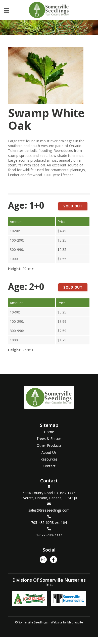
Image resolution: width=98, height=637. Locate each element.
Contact (49, 466)
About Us (49, 452)
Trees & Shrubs (49, 438)
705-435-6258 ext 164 (49, 522)
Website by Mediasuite (67, 622)
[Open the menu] (6, 10)
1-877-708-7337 (49, 534)
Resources (49, 459)
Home (49, 431)
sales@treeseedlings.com (49, 510)
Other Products (49, 445)
